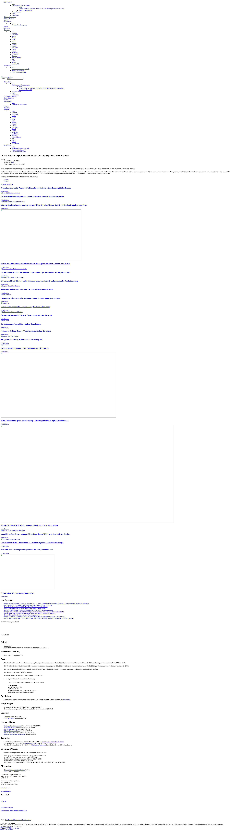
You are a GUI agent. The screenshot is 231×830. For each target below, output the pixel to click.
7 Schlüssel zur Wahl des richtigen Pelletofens (17, 593)
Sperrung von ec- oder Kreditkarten (14, 770)
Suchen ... (3, 78)
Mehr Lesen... (5, 191)
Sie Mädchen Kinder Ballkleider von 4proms (18, 820)
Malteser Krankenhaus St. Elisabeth (14, 734)
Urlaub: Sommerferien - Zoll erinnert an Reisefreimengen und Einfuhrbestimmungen (32, 543)
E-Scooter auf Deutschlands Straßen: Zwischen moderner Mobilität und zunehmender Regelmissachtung (39, 281)
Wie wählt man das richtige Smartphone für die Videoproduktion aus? (27, 550)
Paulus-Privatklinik (9, 732)
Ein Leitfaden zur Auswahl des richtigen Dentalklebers (21, 324)
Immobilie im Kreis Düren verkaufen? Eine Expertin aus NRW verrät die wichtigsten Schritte (35, 534)
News (12, 162)
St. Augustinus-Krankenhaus (12, 726)
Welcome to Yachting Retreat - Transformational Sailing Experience (26, 331)
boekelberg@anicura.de (39, 745)
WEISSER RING (9, 718)
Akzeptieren (3, 827)
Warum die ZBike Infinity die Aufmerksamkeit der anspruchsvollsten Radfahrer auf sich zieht (35, 264)
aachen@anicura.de (30, 743)
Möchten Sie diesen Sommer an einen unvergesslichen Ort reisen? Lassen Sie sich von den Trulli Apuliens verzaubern (44, 205)
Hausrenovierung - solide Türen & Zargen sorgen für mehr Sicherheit (26, 315)
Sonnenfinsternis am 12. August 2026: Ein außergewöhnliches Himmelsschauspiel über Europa (36, 188)
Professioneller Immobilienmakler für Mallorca (14, 810)
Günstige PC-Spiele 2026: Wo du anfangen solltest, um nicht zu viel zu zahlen (29, 525)
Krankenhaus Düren (10, 729)
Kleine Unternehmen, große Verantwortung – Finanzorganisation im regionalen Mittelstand (34, 421)
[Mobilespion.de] (7, 807)
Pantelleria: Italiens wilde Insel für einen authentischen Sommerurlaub (27, 289)
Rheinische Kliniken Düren (12, 731)
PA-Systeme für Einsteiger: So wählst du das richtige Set (21, 340)
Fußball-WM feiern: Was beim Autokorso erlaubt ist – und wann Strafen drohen (30, 298)
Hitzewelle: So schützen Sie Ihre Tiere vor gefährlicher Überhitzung (25, 307)
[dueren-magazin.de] (7, 77)
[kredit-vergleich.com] (3, 801)
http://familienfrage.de (6, 791)
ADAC (6, 771)
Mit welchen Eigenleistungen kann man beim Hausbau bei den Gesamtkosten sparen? (32, 196)
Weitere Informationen (6, 829)
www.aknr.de (66, 699)
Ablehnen (10, 827)
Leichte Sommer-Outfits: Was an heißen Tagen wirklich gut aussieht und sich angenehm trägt (35, 272)
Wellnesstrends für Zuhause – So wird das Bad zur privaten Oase (25, 348)
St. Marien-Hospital (10, 727)
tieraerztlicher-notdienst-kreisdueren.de (53, 742)
